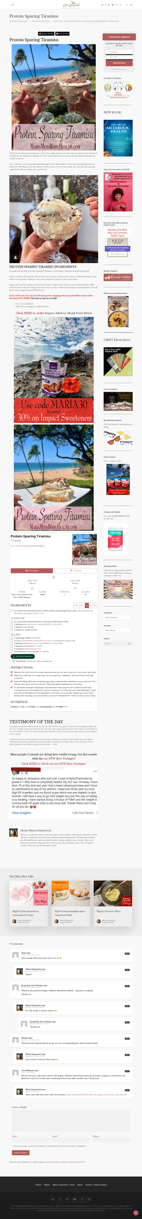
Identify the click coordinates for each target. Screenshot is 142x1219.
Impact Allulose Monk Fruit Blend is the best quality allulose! (37, 277)
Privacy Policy (100, 1185)
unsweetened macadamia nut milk (35, 641)
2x (91, 605)
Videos (47, 1185)
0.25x (76, 605)
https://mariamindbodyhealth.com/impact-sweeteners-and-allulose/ (96, 1095)
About (80, 1185)
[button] (12, 5)
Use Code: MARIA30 (24, 304)
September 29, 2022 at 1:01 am (30, 1040)
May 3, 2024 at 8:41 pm (28, 1072)
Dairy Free (58, 21)
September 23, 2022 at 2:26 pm (39, 1023)
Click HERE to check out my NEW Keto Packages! (53, 763)
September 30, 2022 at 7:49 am (35, 1056)
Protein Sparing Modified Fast (94, 21)
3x (95, 605)
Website (95, 1136)
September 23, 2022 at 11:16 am (30, 987)
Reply (127, 953)
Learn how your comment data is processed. (65, 1162)
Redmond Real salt (33, 649)
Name (15, 1136)
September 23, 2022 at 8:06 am (30, 955)
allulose (30, 624)
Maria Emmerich (19, 21)
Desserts (68, 21)
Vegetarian (114, 21)
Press (72, 1185)
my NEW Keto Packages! (59, 758)
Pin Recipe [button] (77, 571)
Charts (38, 1185)
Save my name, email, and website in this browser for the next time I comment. (50, 1146)
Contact (89, 1185)
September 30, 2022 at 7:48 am (35, 971)
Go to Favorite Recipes (20, 546)
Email (55, 1136)
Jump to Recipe (47, 34)
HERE (41, 613)
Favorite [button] (17, 541)
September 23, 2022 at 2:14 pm (35, 1007)
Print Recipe (63, 34)
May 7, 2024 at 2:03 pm (32, 1091)
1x (87, 605)
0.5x (82, 605)
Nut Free (77, 21)
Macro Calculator (60, 1185)
